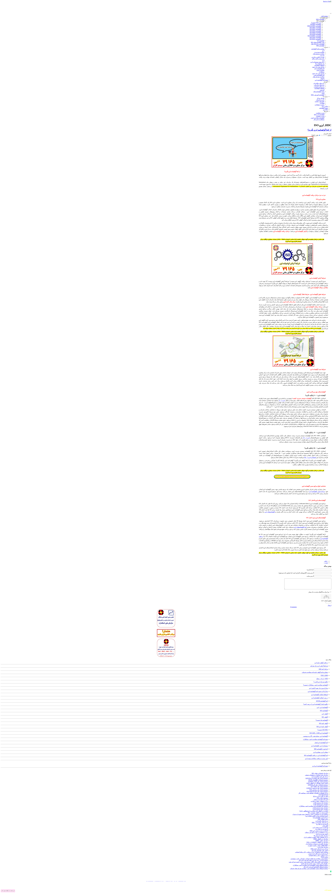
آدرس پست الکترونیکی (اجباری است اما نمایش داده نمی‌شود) (296, 573)
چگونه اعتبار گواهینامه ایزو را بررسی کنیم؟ (315, 704)
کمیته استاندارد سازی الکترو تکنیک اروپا (316, 816)
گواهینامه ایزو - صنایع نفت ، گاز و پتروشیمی (315, 736)
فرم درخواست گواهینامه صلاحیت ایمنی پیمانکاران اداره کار (317, 117)
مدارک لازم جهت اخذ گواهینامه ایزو (318, 691)
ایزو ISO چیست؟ (316, 22)
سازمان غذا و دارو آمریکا (321, 835)
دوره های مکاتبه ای (318, 83)
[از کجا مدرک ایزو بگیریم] (292, 167)
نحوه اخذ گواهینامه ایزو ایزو (320, 766)
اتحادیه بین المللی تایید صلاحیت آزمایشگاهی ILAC (314, 811)
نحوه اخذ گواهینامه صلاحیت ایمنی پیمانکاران (315, 739)
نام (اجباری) (310, 569)
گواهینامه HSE (320, 19)
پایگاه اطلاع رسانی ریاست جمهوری (318, 845)
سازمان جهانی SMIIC (321, 840)
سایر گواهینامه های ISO (317, 42)
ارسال (329, 605)
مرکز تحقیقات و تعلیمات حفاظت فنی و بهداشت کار (313, 793)
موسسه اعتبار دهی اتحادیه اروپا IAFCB (317, 778)
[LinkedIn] (320, 886)
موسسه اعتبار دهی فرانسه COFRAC (317, 788)
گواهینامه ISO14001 (315, 27)
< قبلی (326, 561)
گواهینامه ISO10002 (315, 31)
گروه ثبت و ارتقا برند (322, 824)
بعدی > (326, 563)
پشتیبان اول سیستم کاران (320, 803)
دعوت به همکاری (319, 104)
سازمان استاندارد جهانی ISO (320, 773)
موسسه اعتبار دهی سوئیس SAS (318, 789)
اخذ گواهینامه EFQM (322, 701)
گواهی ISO (325, 717)
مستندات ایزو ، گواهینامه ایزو (319, 746)
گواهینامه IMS (320, 45)
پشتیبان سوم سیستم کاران (320, 807)
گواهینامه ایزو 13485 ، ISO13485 (318, 733)
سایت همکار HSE (323, 819)
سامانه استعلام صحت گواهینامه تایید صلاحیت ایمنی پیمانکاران (310, 865)
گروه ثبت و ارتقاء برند (321, 829)
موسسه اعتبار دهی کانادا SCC (319, 786)
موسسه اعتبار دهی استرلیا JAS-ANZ (317, 791)
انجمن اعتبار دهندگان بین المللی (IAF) (317, 783)
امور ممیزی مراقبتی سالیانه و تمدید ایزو (316, 758)
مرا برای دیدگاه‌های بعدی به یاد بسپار (318, 592)
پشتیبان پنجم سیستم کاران (320, 809)
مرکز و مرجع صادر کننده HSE (319, 849)
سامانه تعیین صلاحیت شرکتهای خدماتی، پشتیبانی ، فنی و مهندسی (309, 858)
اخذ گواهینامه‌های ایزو (300, 527)
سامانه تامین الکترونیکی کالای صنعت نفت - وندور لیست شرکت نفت (308, 862)
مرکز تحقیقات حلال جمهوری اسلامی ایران (316, 837)
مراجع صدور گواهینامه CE (320, 817)
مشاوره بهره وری (319, 52)
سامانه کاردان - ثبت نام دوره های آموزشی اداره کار (313, 860)
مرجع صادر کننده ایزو (322, 821)
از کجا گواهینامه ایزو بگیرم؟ (319, 130)
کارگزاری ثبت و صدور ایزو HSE (319, 830)
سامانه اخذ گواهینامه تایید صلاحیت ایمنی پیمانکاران (313, 806)
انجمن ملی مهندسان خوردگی (319, 850)
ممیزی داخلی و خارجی (317, 57)
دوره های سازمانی (319, 85)
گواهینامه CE (320, 40)
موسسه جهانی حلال (322, 798)
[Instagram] (323, 886)
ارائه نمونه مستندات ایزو (317, 62)
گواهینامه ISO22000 (315, 34)
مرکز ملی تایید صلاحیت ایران (319, 776)
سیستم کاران (327, 890)
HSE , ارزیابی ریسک (322, 678)
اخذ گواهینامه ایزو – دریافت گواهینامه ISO (316, 755)
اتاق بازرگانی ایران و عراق (320, 796)
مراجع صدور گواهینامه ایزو (317, 491)
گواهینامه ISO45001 (315, 39)
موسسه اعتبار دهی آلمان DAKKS (318, 781)
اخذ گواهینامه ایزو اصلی (321, 742)
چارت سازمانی (320, 100)
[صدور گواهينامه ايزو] (292, 274)
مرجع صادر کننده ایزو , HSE (320, 822)
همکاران (322, 103)
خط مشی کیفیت (319, 101)
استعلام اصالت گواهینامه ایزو (319, 694)
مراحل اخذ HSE (323, 669)
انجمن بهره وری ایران (322, 834)
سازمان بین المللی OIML (320, 839)
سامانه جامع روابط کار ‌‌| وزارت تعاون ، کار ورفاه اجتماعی (311, 852)
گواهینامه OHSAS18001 (314, 26)
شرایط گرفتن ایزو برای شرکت (319, 666)
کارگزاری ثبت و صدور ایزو (320, 827)
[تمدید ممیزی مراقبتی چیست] (293, 351)
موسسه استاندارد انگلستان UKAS (318, 780)
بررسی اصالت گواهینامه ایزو (320, 698)
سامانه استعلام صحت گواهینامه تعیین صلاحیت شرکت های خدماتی (309, 868)
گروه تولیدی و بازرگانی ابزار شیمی (318, 853)
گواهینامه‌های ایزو (270, 512)
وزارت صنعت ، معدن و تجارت (319, 801)
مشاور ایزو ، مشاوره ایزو (320, 752)
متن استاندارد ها (319, 63)
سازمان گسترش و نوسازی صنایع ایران (317, 844)
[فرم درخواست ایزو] (292, 478)
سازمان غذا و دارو (323, 847)
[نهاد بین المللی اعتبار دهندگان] (283, 493)
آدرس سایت (310, 576)
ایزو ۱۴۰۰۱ (306, 437)
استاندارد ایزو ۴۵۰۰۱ (310, 457)
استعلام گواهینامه (319, 65)
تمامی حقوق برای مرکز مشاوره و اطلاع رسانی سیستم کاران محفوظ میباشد (311, 888)
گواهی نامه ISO (323, 723)
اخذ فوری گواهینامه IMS (321, 749)
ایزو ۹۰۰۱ (281, 400)
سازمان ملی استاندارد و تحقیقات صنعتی (316, 775)
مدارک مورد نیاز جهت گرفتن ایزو (318, 688)
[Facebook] (330, 886)
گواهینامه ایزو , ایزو (322, 707)
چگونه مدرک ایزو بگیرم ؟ (320, 682)
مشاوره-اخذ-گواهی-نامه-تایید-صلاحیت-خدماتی (315, 672)
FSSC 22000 (324, 675)
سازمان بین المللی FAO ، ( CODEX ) (317, 842)
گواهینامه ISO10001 (315, 29)
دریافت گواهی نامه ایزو (321, 662)
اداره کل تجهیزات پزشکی (321, 799)
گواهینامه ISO (320, 21)
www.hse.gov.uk (323, 794)
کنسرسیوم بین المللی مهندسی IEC (318, 812)
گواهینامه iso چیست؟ (322, 720)
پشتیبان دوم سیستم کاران (320, 804)
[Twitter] (327, 886)
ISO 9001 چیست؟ (322, 730)
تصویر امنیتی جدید (326, 600)
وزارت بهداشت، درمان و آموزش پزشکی (316, 832)
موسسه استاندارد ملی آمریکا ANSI (318, 785)
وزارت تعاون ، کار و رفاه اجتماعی (318, 855)
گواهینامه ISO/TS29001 (314, 35)
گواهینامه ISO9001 (315, 24)
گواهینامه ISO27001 (315, 37)
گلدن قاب (325, 826)
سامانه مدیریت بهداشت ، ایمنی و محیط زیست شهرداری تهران (310, 814)
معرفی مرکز (320, 98)
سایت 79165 (324, 857)
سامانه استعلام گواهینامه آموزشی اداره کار (315, 867)
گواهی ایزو (325, 714)
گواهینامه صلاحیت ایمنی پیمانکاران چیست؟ (315, 685)
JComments (293, 607)
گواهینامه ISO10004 (315, 32)
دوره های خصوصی (319, 86)
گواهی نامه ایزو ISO (322, 726)
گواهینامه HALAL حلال (317, 44)
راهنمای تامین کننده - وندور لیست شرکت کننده (314, 863)
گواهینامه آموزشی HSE (317, 95)
